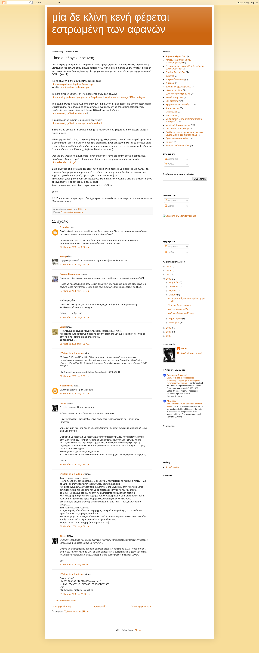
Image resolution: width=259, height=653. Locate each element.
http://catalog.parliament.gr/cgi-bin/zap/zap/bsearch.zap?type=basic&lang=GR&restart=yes (98, 97)
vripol (63, 327)
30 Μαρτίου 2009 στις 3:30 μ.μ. (74, 464)
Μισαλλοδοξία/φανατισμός (178, 125)
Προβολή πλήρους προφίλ (189, 353)
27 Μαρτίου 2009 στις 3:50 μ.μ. (74, 264)
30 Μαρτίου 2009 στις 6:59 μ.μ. (74, 526)
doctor (63, 403)
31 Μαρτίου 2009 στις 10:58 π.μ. (75, 564)
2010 (169, 274)
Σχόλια (170, 164)
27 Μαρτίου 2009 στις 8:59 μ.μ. (74, 317)
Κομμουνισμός (173, 108)
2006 (169, 336)
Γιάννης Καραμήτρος (70, 274)
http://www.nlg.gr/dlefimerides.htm (69, 113)
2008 (169, 328)
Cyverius (64, 227)
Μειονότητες (171, 115)
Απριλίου (173, 290)
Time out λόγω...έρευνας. (180, 305)
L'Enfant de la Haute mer (72, 353)
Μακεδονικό (171, 112)
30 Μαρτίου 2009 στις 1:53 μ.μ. (74, 393)
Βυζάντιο (170, 76)
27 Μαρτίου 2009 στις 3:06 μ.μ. (74, 247)
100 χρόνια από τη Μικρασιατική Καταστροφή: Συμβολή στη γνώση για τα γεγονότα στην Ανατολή (184, 380)
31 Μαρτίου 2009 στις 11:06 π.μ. (75, 594)
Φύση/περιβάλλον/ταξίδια (178, 145)
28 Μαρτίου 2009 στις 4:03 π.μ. (75, 344)
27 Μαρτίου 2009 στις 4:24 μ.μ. (74, 291)
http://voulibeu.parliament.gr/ (74, 87)
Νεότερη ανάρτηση (62, 606)
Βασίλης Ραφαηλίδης (176, 72)
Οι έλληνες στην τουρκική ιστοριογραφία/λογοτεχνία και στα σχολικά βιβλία (185, 133)
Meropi (63, 256)
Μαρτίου (173, 295)
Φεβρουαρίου (175, 318)
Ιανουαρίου (174, 322)
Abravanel (172, 401)
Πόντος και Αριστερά (177, 375)
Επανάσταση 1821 (174, 97)
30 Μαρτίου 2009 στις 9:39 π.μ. (75, 376)
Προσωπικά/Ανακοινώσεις (72, 212)
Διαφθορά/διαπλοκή (175, 79)
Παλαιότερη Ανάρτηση (141, 606)
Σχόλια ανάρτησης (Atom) (76, 611)
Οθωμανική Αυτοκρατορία (178, 128)
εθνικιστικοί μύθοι (174, 90)
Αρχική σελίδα (100, 606)
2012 (169, 266)
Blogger (138, 630)
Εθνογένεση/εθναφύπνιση (178, 94)
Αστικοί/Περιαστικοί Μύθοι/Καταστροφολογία (178, 61)
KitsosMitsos (66, 386)
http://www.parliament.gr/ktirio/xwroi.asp (72, 84)
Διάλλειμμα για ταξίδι (178, 309)
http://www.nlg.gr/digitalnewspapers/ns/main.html (77, 123)
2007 (169, 332)
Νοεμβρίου (174, 282)
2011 (169, 270)
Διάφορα (170, 83)
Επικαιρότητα (172, 101)
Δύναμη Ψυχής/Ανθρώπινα (178, 87)
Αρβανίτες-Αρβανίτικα (176, 56)
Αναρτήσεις (172, 159)
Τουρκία (169, 142)
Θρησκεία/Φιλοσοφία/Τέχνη (178, 104)
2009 (169, 279)
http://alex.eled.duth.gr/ (64, 162)
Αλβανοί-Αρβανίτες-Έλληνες (181, 313)
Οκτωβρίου (174, 286)
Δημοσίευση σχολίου (66, 600)
